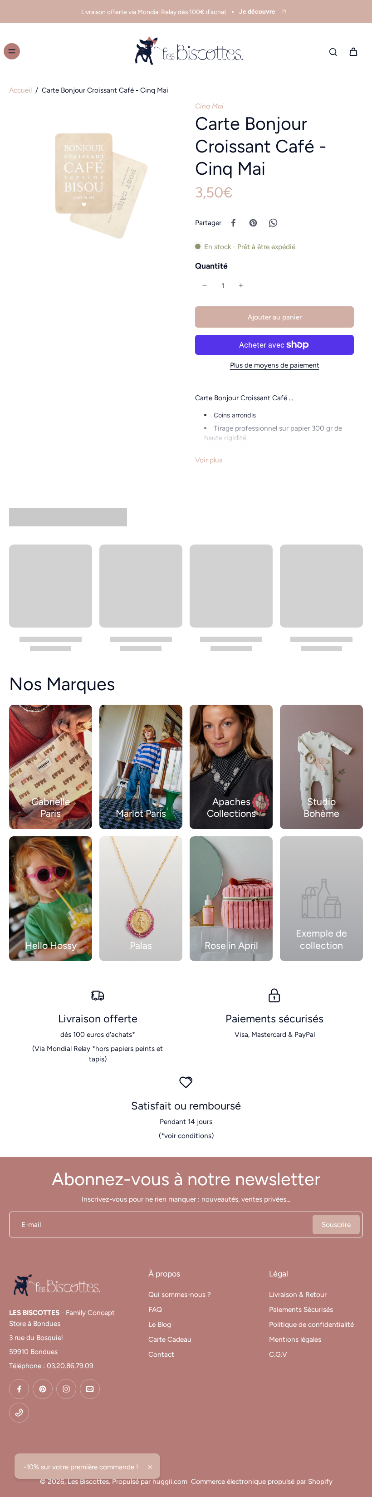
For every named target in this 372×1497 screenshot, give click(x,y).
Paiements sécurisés (274, 1018)
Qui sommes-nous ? (179, 1294)
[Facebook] (19, 1389)
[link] (321, 898)
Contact (161, 1354)
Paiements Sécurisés (301, 1309)
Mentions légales (295, 1339)
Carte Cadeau (169, 1339)
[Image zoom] (93, 185)
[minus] (205, 285)
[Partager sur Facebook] (233, 223)
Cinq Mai (209, 106)
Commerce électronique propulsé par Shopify (262, 1481)
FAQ (155, 1309)
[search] (333, 51)
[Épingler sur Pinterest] (253, 223)
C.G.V (278, 1354)
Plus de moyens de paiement (274, 365)
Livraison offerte (97, 1018)
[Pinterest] (43, 1389)
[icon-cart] (353, 51)
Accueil (20, 90)
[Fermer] (150, 1467)
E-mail (31, 1224)
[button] (274, 317)
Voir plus (208, 460)
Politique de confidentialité (311, 1324)
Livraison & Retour (298, 1294)
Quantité (211, 265)
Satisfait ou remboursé (186, 1105)
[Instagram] (66, 1389)
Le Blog (159, 1324)
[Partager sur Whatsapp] (273, 223)
